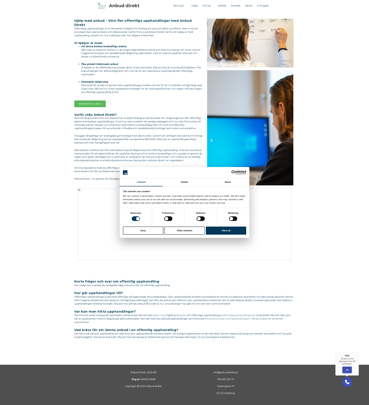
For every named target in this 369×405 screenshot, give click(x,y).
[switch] (168, 218)
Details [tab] (184, 182)
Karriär (249, 5)
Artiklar (222, 5)
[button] (347, 382)
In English (263, 5)
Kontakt (235, 5)
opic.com (159, 315)
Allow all (226, 230)
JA (347, 370)
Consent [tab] (141, 182)
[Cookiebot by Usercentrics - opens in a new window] (233, 172)
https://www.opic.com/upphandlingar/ (227, 318)
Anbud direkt (124, 5)
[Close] (358, 352)
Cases (194, 5)
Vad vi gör (178, 5)
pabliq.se (180, 315)
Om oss (206, 5)
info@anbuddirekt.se (225, 372)
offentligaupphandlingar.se (238, 315)
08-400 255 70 (225, 379)
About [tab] (228, 182)
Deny (143, 230)
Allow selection (184, 230)
